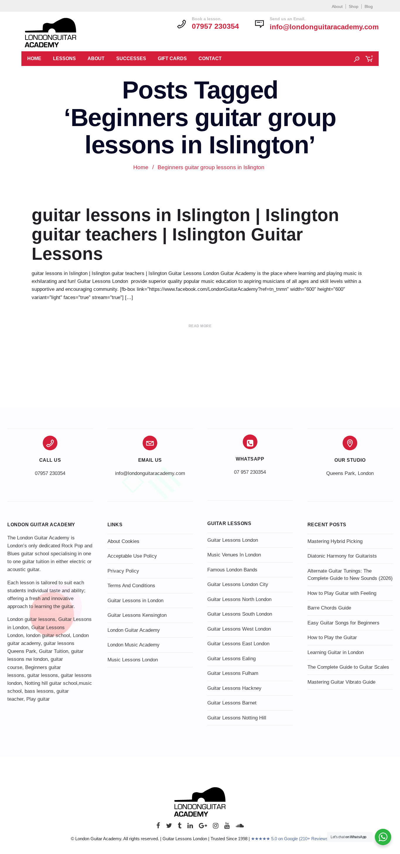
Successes (131, 58)
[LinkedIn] (190, 827)
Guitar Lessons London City (237, 584)
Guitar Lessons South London (239, 614)
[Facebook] (158, 827)
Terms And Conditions (131, 585)
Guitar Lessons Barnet (232, 703)
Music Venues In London (234, 555)
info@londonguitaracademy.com (324, 27)
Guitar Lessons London (232, 540)
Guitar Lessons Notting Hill (236, 718)
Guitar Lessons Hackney (234, 688)
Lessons (64, 58)
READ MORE (200, 326)
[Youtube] (227, 827)
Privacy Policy (123, 571)
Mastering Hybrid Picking (335, 541)
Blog (369, 6)
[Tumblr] (179, 827)
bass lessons (39, 691)
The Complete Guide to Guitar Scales (348, 667)
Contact (210, 58)
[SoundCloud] (240, 827)
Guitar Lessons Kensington (137, 615)
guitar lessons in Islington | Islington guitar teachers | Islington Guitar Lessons (185, 234)
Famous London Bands (232, 570)
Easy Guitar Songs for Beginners (343, 623)
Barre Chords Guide (329, 608)
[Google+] (203, 827)
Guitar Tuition (53, 651)
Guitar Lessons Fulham (232, 673)
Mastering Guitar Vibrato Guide (341, 682)
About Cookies (123, 541)
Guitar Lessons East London (238, 643)
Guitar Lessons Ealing (231, 658)
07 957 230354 (250, 472)
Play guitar (38, 699)
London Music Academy (133, 645)
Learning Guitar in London (335, 652)
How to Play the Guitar (332, 637)
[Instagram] (215, 827)
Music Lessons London (132, 660)
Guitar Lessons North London (239, 599)
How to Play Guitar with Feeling (341, 593)
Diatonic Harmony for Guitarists (342, 556)
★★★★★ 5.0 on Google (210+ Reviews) (290, 838)
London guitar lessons (31, 619)
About (337, 6)
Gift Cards (172, 58)
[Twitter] (169, 827)
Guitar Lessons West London (239, 629)
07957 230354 (50, 473)
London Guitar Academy (133, 630)
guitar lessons (42, 675)
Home (34, 58)
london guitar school (48, 635)
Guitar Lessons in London (135, 600)
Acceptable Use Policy (132, 556)
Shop (353, 6)
